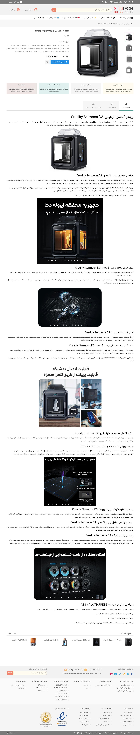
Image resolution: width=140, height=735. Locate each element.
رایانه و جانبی (52, 18)
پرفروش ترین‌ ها (84, 718)
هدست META (41, 688)
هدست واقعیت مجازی (70, 18)
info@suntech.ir (75, 669)
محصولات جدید (84, 715)
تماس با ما (85, 725)
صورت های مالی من (126, 715)
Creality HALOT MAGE (19, 640)
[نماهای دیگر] (129, 77)
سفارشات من (128, 712)
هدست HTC (42, 685)
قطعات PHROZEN (61, 699)
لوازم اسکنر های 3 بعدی (103, 685)
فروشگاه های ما (84, 721)
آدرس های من (127, 718)
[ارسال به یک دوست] (65, 35)
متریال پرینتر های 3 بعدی (124, 688)
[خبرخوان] (124, 674)
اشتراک (10, 673)
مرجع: (67, 42)
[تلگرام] (115, 674)
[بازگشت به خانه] (131, 24)
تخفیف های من (127, 725)
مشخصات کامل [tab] (111, 107)
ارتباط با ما (107, 712)
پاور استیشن (37, 18)
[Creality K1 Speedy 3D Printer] (128, 642)
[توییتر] (128, 674)
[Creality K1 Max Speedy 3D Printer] (96, 642)
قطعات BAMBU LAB (60, 688)
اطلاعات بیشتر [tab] (126, 107)
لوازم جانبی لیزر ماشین (17, 685)
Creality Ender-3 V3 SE (50, 640)
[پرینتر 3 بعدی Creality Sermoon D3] (129, 37)
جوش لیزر (21, 688)
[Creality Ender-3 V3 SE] (64, 642)
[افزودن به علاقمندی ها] (47, 62)
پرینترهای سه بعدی (125, 18)
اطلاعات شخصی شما (126, 721)
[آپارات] (111, 674)
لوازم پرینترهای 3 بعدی (125, 691)
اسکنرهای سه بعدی (106, 18)
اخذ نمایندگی (106, 721)
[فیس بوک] (132, 674)
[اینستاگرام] (120, 674)
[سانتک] (123, 10)
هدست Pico (42, 691)
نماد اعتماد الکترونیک (104, 718)
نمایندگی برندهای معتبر (103, 725)
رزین (87, 688)
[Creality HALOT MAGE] (33, 642)
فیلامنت (86, 685)
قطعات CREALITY (61, 685)
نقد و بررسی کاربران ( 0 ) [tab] (93, 107)
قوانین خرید (106, 715)
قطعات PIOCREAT (61, 696)
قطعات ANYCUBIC (61, 693)
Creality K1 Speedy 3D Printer (112, 640)
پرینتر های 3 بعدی (126, 685)
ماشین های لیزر (89, 18)
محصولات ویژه (84, 712)
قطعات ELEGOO (62, 691)
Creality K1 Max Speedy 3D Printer (80, 640)
